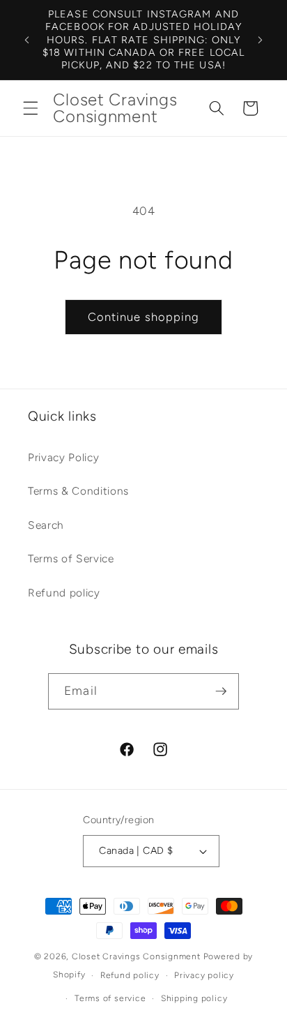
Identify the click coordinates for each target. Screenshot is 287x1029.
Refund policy (64, 592)
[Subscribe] (221, 691)
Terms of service (110, 998)
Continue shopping (144, 317)
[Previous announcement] (27, 39)
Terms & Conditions (78, 490)
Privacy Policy (63, 457)
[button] (30, 108)
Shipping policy (194, 998)
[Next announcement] (260, 39)
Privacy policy (204, 975)
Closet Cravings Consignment (136, 956)
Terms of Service (71, 558)
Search (46, 525)
